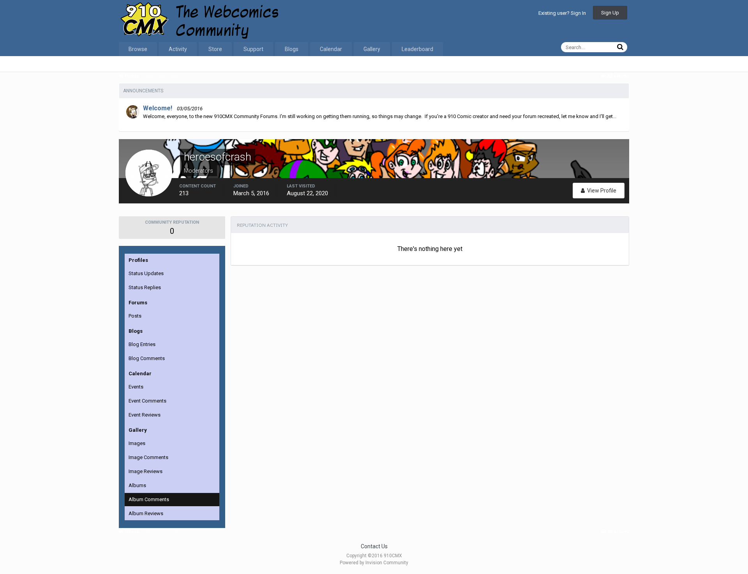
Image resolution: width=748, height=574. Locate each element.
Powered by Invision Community (374, 562)
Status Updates (146, 273)
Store (215, 49)
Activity (178, 49)
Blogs (291, 49)
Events (136, 387)
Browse (138, 49)
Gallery (371, 49)
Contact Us (374, 546)
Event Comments (147, 401)
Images (137, 443)
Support (253, 49)
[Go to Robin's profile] (132, 111)
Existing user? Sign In (562, 13)
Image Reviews (145, 471)
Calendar (331, 49)
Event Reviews (145, 415)
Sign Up (610, 13)
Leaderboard (417, 49)
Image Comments (148, 457)
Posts (135, 316)
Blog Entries (142, 344)
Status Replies (145, 287)
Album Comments (149, 499)
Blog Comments (147, 358)
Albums (137, 485)
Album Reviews (146, 513)
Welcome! (157, 108)
